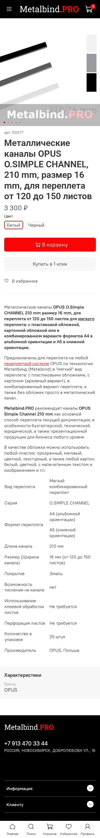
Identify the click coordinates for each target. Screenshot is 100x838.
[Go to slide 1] (4, 122)
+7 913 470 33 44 (26, 743)
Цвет (8, 216)
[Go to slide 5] (20, 122)
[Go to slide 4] (16, 122)
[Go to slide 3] (12, 122)
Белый (13, 225)
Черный (36, 225)
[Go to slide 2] (8, 122)
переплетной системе (26, 363)
